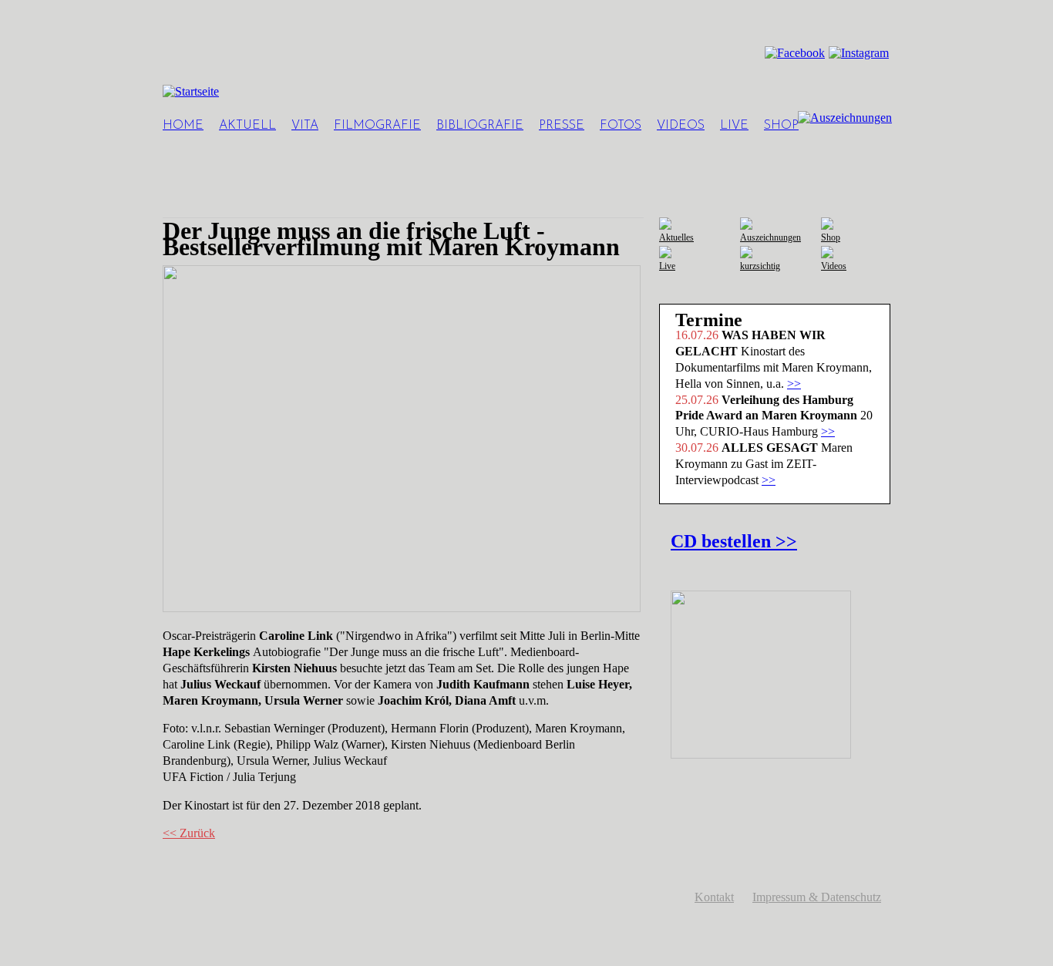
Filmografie (377, 125)
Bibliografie (479, 125)
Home (183, 125)
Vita (304, 125)
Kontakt (714, 897)
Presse (561, 125)
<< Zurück (189, 833)
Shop (781, 125)
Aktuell (247, 125)
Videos (681, 125)
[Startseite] (191, 91)
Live (734, 125)
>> (794, 383)
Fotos (620, 125)
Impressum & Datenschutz (816, 897)
